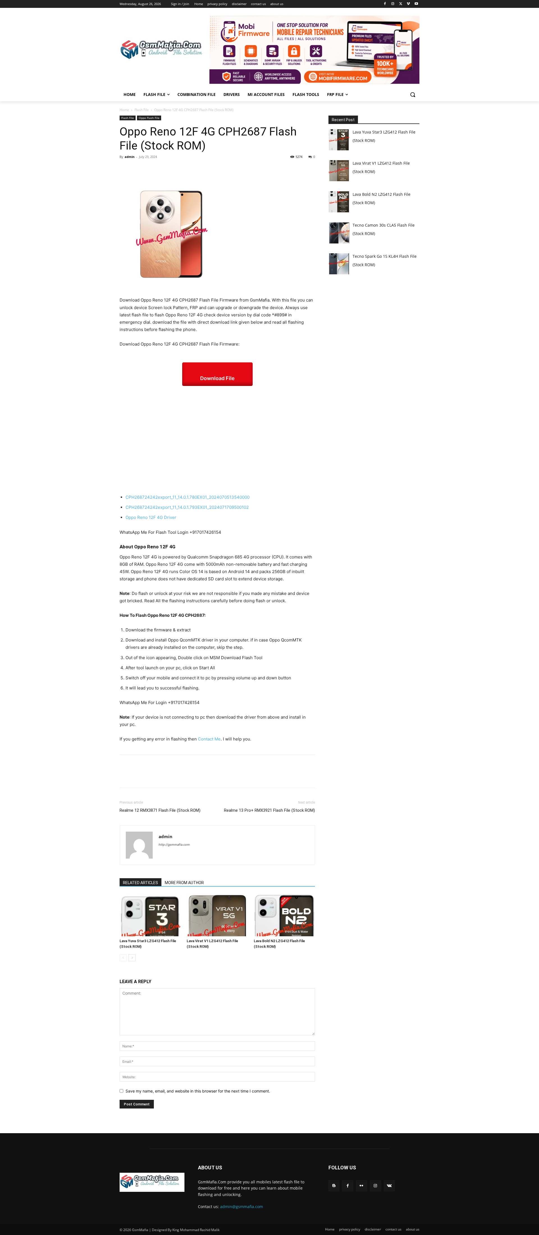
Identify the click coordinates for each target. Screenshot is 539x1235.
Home (124, 109)
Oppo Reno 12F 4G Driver (151, 517)
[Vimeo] (408, 4)
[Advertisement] (217, 440)
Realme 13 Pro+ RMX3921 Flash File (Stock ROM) (269, 810)
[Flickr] (361, 1185)
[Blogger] (333, 1185)
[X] (401, 4)
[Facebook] (385, 4)
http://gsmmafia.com (174, 845)
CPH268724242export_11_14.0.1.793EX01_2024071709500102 (187, 507)
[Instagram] (393, 4)
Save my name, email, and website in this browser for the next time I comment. (197, 1091)
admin (129, 157)
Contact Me (209, 739)
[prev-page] (123, 957)
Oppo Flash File (149, 118)
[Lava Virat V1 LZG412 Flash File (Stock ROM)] (217, 915)
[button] (412, 94)
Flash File (141, 109)
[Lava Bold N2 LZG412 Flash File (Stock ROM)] (284, 915)
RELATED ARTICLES (140, 882)
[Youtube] (416, 4)
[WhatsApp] (164, 169)
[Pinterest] (151, 169)
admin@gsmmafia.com (241, 1206)
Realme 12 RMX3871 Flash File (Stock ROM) (160, 810)
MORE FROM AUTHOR (184, 882)
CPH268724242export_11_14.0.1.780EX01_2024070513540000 (187, 497)
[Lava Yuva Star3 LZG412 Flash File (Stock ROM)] (150, 915)
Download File (217, 378)
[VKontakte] (389, 1185)
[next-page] (132, 957)
